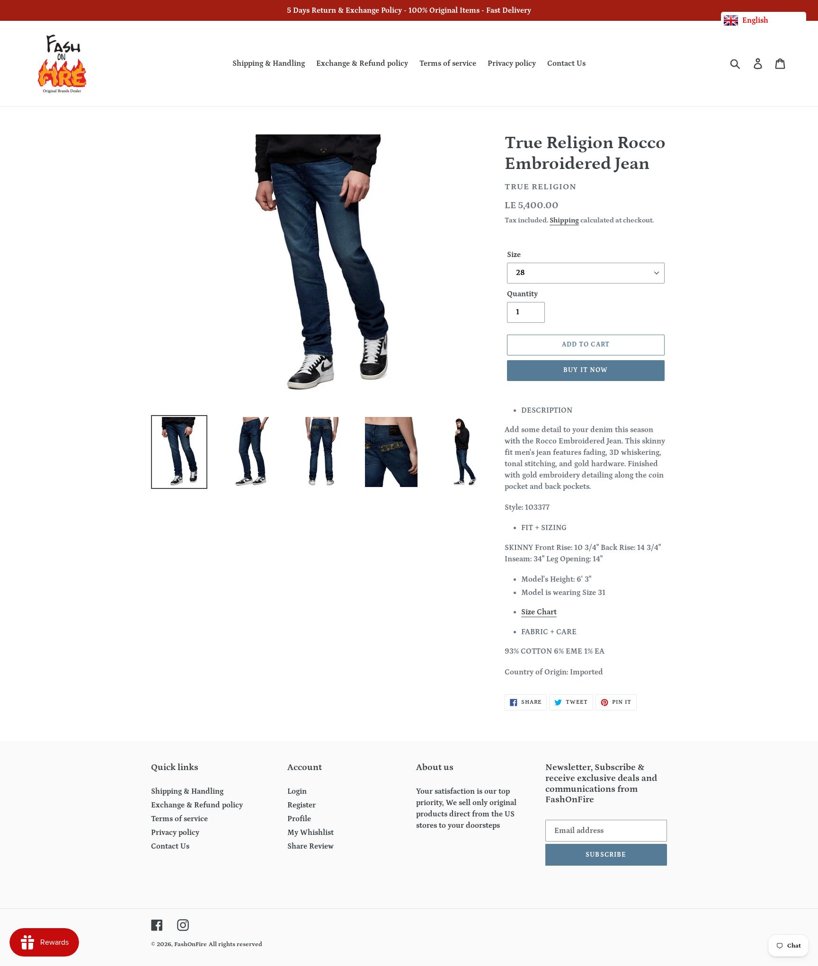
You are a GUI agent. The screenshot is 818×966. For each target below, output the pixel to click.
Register (301, 805)
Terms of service (179, 819)
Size (514, 254)
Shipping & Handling (187, 791)
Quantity (522, 294)
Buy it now (585, 370)
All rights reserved (235, 944)
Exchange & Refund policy (197, 805)
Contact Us (170, 846)
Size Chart (539, 612)
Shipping (564, 220)
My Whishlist (310, 832)
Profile (299, 819)
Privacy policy (175, 832)
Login (297, 791)
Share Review (310, 846)
